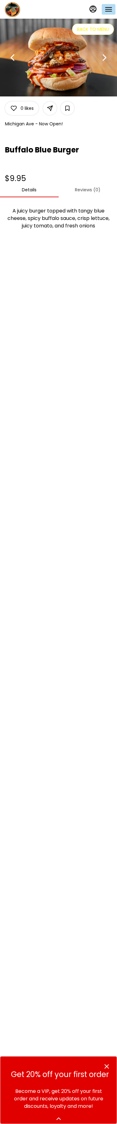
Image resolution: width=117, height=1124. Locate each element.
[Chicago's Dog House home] (33, 9)
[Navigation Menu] (108, 9)
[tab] (29, 189)
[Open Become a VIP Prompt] (58, 1118)
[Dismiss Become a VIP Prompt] (106, 1066)
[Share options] (50, 108)
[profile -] (93, 9)
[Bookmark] (67, 108)
